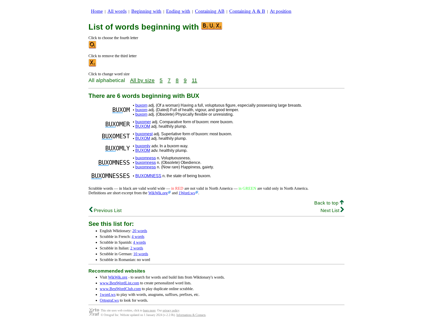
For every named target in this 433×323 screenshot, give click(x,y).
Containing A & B (247, 11)
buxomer (143, 122)
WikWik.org (158, 193)
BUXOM (142, 126)
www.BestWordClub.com (120, 289)
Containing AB (210, 11)
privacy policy (171, 310)
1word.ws (108, 294)
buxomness (145, 158)
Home (97, 11)
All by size (142, 80)
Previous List (107, 210)
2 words (136, 248)
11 (194, 80)
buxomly (142, 146)
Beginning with (146, 11)
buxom (141, 105)
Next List (330, 210)
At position (280, 11)
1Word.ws (187, 193)
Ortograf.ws (109, 300)
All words (117, 11)
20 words (139, 231)
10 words (140, 254)
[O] (92, 47)
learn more (149, 310)
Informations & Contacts (191, 315)
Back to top (327, 203)
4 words (138, 236)
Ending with (178, 11)
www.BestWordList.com (119, 283)
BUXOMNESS (148, 176)
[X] (92, 65)
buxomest (144, 134)
